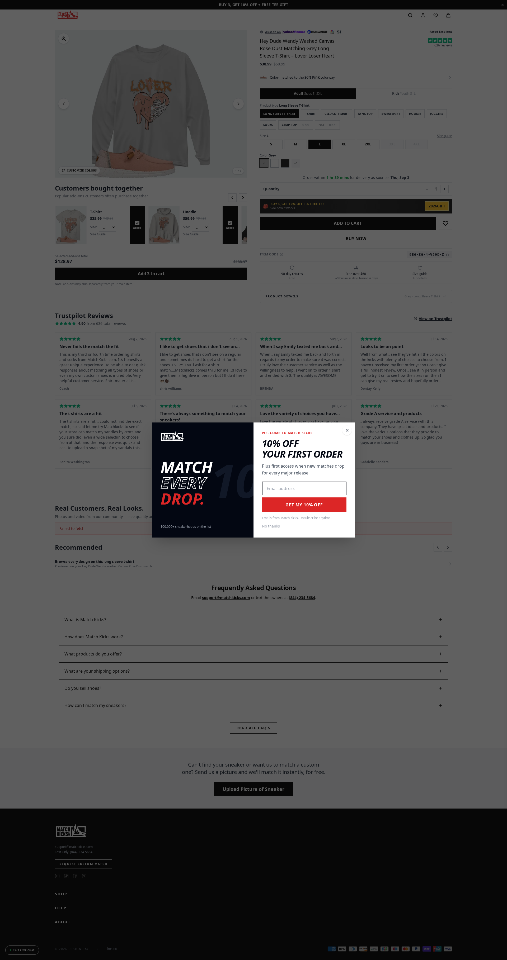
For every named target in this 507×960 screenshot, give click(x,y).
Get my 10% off (304, 505)
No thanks (271, 526)
